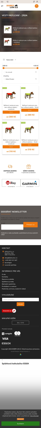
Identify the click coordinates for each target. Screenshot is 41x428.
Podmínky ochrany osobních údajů (14, 289)
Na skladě (21, 72)
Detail (11, 112)
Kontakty (5, 277)
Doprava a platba (8, 279)
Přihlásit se (31, 224)
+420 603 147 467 (11, 260)
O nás (4, 274)
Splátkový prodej (8, 281)
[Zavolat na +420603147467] (8, 4)
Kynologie (8, 262)
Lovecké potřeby (10, 265)
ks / (20, 323)
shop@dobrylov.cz (11, 258)
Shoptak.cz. (27, 351)
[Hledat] (33, 1)
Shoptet (17, 351)
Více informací (34, 416)
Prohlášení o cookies (9, 286)
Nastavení (20, 419)
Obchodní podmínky (9, 284)
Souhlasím (20, 423)
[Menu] (2, 5)
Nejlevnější (9, 60)
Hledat (20, 304)
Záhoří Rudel (21, 79)
